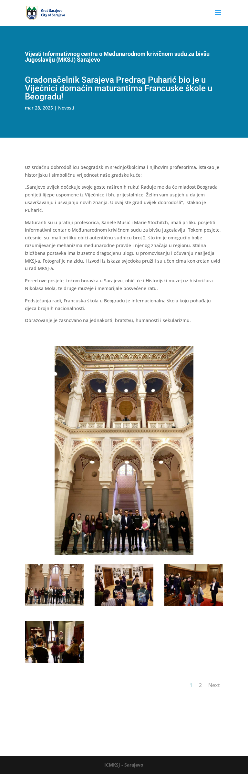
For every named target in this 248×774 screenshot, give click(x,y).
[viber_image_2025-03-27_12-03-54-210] (193, 606)
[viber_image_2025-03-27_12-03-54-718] (54, 663)
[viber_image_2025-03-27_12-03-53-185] (124, 606)
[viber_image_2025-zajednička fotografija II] (54, 606)
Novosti (66, 108)
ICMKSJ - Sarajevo (123, 765)
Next (214, 685)
